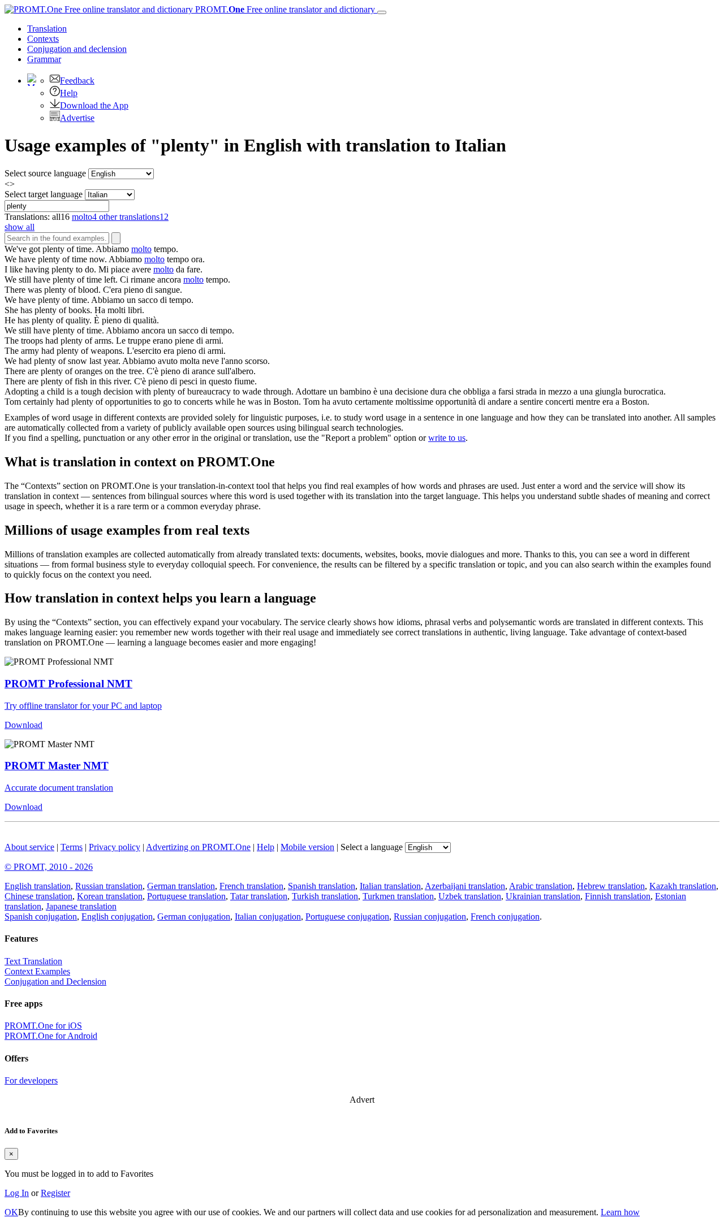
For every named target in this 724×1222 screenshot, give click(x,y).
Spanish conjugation (41, 916)
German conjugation (193, 916)
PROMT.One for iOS (43, 1025)
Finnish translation (617, 896)
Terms (72, 847)
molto (141, 249)
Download (23, 725)
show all (20, 227)
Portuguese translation (186, 896)
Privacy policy (114, 847)
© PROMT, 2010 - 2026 (49, 867)
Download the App (94, 105)
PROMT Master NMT (57, 766)
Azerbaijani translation (465, 886)
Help (68, 93)
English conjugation (117, 916)
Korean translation (110, 896)
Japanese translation (81, 906)
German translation (181, 886)
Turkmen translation (398, 896)
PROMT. (284, 9)
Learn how (620, 1212)
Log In (17, 1193)
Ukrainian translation (543, 896)
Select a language (372, 847)
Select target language (44, 194)
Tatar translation (258, 896)
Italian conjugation (268, 916)
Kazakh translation (682, 886)
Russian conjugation (430, 916)
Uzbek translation (469, 896)
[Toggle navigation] (381, 12)
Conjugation (77, 49)
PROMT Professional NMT (68, 684)
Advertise (77, 118)
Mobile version (307, 847)
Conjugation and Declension (55, 981)
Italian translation (390, 886)
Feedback (77, 80)
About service (29, 847)
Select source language (45, 173)
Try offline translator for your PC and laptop (83, 705)
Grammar (44, 59)
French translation (251, 886)
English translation (38, 886)
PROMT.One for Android (51, 1036)
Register (55, 1193)
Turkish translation (325, 896)
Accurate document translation (59, 787)
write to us (447, 438)
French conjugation (505, 916)
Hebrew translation (611, 886)
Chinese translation (38, 896)
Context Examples (37, 971)
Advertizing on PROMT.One (198, 847)
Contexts (43, 39)
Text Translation (33, 961)
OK (11, 1212)
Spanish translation (321, 886)
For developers (31, 1080)
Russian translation (109, 886)
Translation (47, 28)
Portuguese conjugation (347, 916)
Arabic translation (540, 886)
